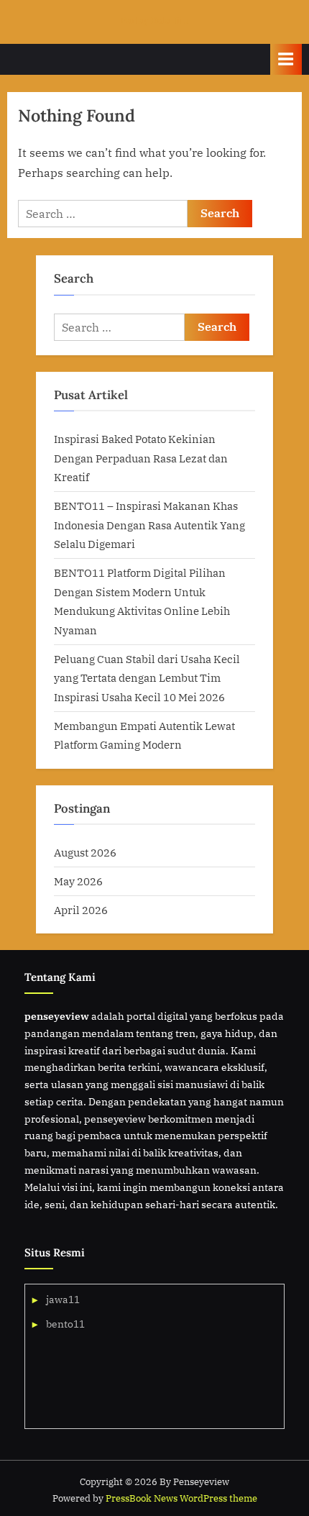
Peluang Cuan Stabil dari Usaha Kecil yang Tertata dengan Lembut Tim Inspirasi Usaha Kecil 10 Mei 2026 (147, 678)
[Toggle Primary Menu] (286, 59)
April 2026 (81, 910)
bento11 (65, 1324)
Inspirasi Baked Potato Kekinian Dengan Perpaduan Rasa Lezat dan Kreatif (141, 457)
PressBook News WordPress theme (181, 1498)
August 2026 (85, 852)
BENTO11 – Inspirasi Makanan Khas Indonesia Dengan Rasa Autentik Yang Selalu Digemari (149, 524)
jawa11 (63, 1299)
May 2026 (78, 881)
